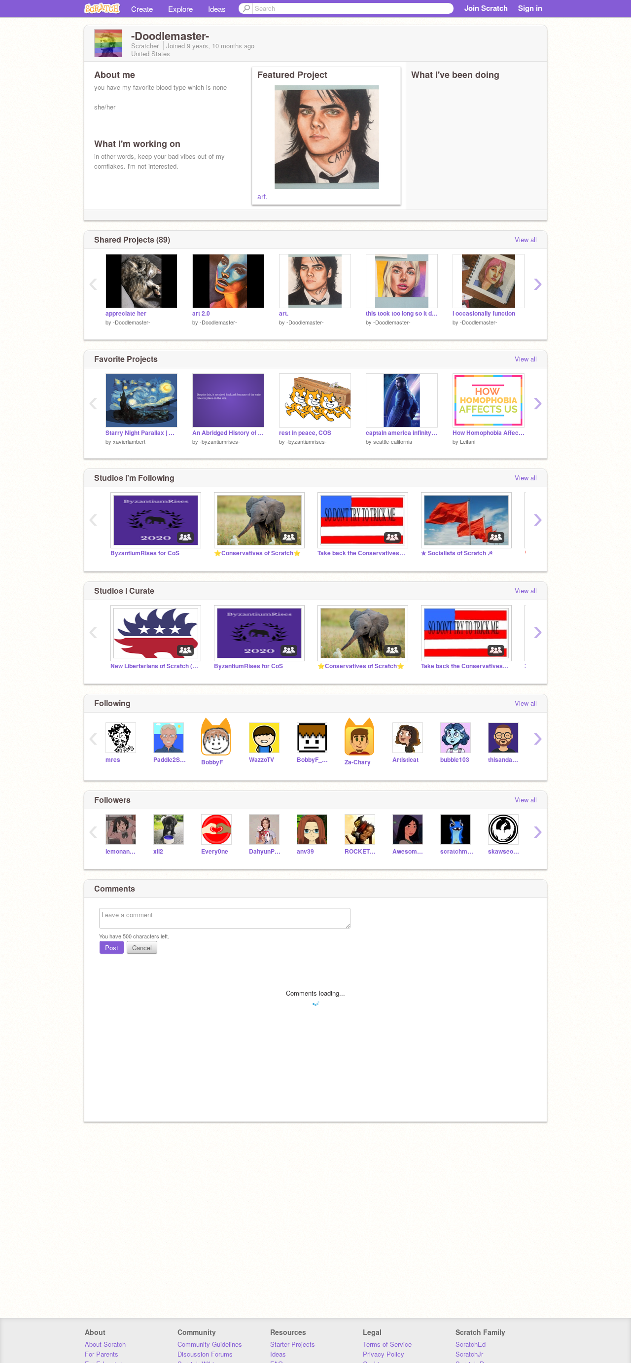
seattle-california (392, 441)
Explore (180, 8)
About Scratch (105, 1344)
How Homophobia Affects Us (489, 433)
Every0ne (214, 851)
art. (262, 196)
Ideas (217, 8)
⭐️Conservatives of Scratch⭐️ (257, 553)
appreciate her (125, 313)
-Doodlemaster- (131, 322)
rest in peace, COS (305, 433)
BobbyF (212, 762)
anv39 (305, 851)
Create (142, 8)
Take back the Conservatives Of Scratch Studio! (361, 553)
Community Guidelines (209, 1344)
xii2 (158, 851)
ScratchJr (469, 1354)
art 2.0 (201, 313)
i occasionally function (484, 313)
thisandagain (504, 759)
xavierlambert (129, 441)
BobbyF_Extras (313, 759)
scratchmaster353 (456, 851)
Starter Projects (292, 1344)
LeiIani (467, 441)
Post (111, 947)
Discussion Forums (205, 1354)
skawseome (504, 851)
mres (112, 759)
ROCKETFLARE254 (361, 851)
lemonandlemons (122, 851)
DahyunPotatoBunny (265, 851)
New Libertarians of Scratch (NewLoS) (154, 666)
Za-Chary (358, 762)
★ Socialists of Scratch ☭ (457, 553)
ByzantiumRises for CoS (144, 553)
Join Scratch (486, 7)
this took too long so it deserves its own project (402, 313)
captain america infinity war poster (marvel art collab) (402, 433)
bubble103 (454, 759)
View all (526, 239)
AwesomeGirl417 (408, 851)
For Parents (101, 1354)
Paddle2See (169, 759)
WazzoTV (261, 759)
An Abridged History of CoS (228, 433)
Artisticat (405, 759)
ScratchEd (471, 1344)
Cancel (142, 947)
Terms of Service (387, 1344)
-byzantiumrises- (220, 441)
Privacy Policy (383, 1354)
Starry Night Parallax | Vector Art (141, 433)
